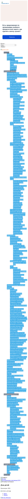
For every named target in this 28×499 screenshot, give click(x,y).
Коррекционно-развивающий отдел (16, 96)
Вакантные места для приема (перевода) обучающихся (16, 381)
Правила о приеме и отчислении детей (16, 303)
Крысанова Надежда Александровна (19, 171)
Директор (13, 82)
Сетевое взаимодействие (18, 341)
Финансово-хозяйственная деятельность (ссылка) (15, 364)
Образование (11, 235)
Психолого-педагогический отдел (18, 178)
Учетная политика (15, 311)
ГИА (8, 471)
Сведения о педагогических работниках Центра (18, 91)
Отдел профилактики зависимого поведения (17, 144)
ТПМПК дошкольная (13, 468)
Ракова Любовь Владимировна (18, 219)
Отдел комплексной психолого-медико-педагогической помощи (17, 211)
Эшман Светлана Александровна (18, 116)
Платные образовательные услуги (18, 306)
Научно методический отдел (17, 123)
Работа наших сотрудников (15, 434)
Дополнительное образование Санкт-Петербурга (16, 240)
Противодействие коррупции (16, 458)
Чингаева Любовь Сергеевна (18, 161)
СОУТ (11, 266)
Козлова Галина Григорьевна (18, 222)
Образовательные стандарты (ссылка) (16, 286)
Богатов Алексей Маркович (18, 200)
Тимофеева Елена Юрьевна (18, 110)
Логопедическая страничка (18, 255)
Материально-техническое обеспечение (15, 361)
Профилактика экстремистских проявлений (15, 452)
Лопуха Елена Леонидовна (17, 207)
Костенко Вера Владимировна (17, 204)
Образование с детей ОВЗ (19, 263)
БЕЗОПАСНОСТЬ (12, 446)
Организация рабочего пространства (20, 258)
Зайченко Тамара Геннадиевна (18, 127)
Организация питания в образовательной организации (16, 388)
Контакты (7, 475)
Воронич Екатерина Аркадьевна (19, 130)
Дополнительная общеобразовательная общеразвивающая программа (20, 280)
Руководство (11, 80)
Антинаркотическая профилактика (13, 405)
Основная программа (19, 271)
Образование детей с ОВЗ (18, 261)
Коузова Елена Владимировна (17, 233)
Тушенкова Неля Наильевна (18, 197)
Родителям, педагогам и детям (17, 63)
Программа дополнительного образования (18, 274)
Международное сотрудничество (12, 385)
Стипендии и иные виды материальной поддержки (15, 369)
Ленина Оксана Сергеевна (17, 175)
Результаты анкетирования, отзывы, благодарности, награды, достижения (15, 437)
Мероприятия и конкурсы (15, 58)
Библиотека (10, 377)
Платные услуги (11, 372)
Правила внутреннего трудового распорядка (17, 299)
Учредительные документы (18, 340)
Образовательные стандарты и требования (16, 392)
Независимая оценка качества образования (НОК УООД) (16, 400)
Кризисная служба (12, 403)
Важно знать (11, 59)
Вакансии (10, 367)
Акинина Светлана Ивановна (19, 106)
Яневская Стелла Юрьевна (18, 151)
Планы (9, 396)
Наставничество (12, 456)
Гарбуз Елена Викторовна (17, 113)
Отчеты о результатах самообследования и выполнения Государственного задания (18, 345)
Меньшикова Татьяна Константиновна (20, 187)
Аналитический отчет (16, 350)
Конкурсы (10, 432)
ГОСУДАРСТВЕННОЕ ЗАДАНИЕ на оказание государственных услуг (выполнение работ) (17, 325)
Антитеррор (14, 449)
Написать (12, 37)
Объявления (10, 56)
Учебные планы (11, 398)
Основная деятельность (11, 394)
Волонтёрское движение (14, 425)
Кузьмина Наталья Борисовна (19, 103)
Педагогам (13, 68)
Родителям (13, 66)
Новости (6, 53)
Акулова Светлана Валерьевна (18, 190)
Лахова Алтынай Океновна (18, 183)
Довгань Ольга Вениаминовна (17, 157)
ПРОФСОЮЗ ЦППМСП (13, 379)
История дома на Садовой (15, 376)
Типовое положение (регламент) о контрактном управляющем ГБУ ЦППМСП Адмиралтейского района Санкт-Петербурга (18, 355)
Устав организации (16, 293)
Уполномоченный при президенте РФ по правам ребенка (15, 442)
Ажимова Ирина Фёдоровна (18, 134)
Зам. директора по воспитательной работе (17, 86)
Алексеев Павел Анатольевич (18, 193)
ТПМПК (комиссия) (9, 464)
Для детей (13, 70)
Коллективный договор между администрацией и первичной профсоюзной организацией (18, 335)
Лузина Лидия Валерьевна (17, 99)
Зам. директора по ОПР (17, 83)
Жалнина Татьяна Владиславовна (18, 168)
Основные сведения (10, 71)
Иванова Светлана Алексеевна (19, 120)
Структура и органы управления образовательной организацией (17, 75)
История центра (12, 78)
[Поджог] (3, 479)
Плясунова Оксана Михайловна (18, 154)
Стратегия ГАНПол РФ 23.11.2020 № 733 (17, 412)
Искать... (3, 43)
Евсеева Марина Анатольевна (18, 137)
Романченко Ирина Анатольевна (19, 140)
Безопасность (14, 447)
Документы (10, 288)
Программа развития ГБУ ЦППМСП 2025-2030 (18, 313)
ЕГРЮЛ (9, 374)
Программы (13, 268)
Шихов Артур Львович (20, 181)
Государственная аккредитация (15, 296)
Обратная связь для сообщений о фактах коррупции (16, 461)
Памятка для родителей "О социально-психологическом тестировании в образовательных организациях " (18, 419)
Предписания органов (17, 309)
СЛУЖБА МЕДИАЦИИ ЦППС (15, 430)
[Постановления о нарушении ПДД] (10, 480)
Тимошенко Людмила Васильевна (20, 229)
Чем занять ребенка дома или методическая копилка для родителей (20, 250)
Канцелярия (13, 94)
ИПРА (8, 473)
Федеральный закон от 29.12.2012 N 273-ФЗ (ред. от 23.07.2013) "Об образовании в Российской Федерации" (18, 318)
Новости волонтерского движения (17, 427)
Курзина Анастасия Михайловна (19, 164)
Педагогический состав (14, 88)
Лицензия (13, 292)
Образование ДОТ (15, 244)
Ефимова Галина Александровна (18, 147)
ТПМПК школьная (12, 469)
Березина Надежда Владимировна (19, 226)
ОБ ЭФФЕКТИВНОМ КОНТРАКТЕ (16, 330)
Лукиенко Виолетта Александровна (19, 216)
